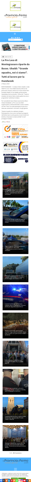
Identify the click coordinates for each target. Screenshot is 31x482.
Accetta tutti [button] (14, 478)
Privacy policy (22, 478)
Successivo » (18, 453)
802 (14, 453)
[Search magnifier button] (22, 40)
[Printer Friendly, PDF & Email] (5, 122)
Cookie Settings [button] (6, 478)
